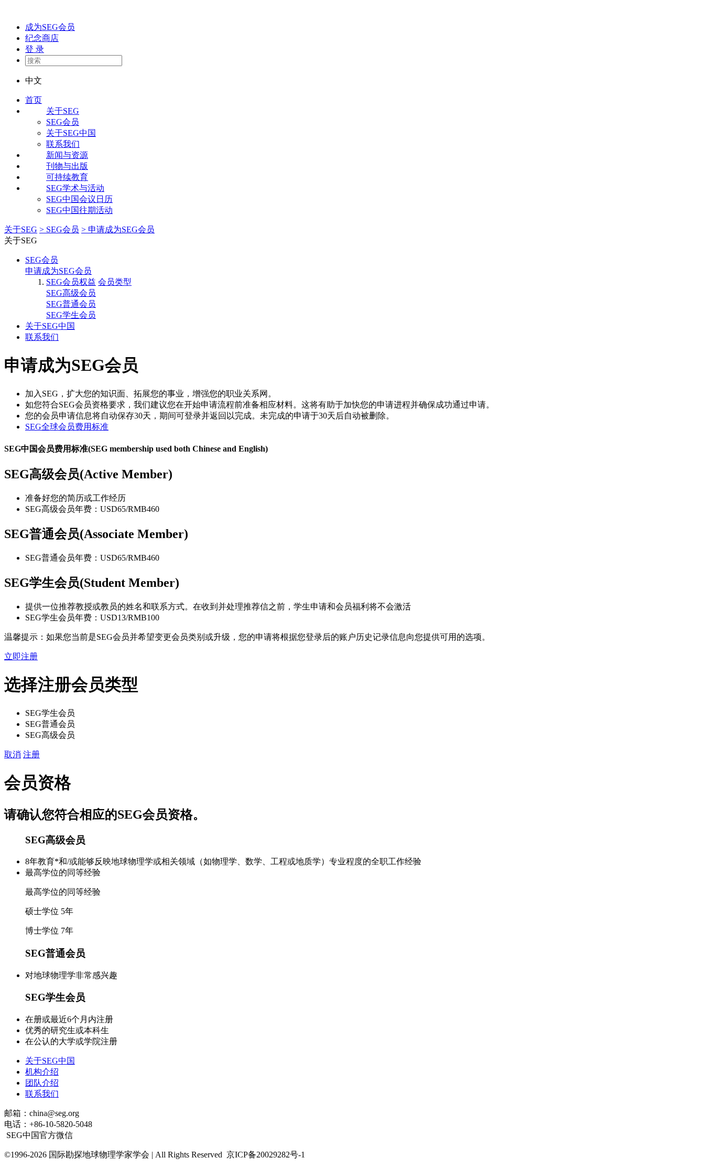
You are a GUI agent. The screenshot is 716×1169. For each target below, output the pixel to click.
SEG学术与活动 (75, 188)
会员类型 (115, 281)
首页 (33, 99)
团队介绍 (42, 1082)
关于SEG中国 (71, 132)
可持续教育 (67, 177)
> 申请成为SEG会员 (118, 229)
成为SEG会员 (50, 27)
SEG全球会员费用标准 (67, 426)
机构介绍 (42, 1071)
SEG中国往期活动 (79, 210)
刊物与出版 (67, 166)
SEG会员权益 (71, 281)
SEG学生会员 (71, 314)
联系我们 (63, 144)
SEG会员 (62, 121)
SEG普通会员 (71, 303)
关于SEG (62, 110)
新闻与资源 (67, 155)
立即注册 (21, 656)
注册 (31, 754)
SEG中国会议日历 (79, 199)
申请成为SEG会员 (58, 270)
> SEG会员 (59, 229)
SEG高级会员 (71, 292)
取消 (12, 754)
